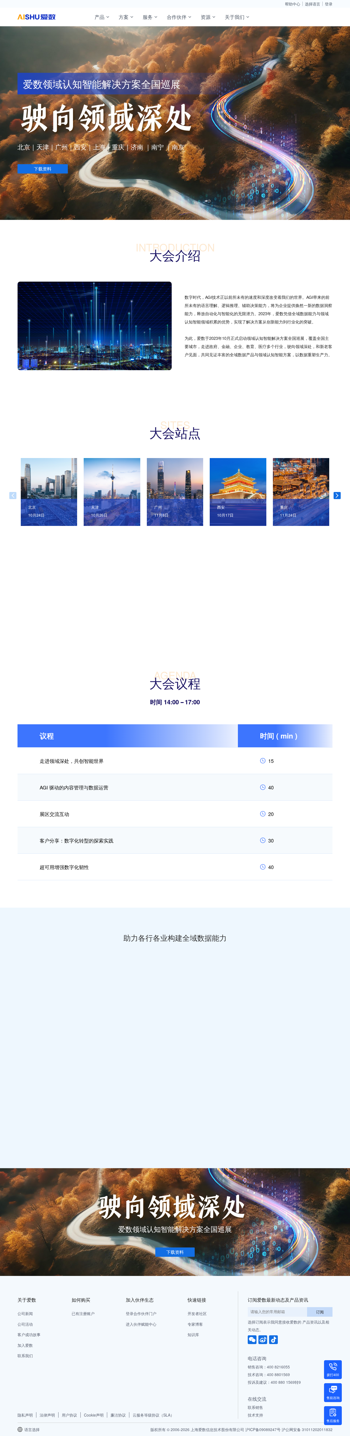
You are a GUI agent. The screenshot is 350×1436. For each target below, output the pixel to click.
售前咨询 (333, 1397)
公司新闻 (25, 1313)
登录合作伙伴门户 (141, 1313)
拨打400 (333, 1374)
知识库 (193, 1334)
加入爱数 (25, 1345)
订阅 (320, 1312)
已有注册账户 (83, 1313)
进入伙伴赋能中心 (141, 1324)
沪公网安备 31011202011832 (307, 1429)
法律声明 (47, 1415)
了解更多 (151, 1008)
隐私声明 (25, 1415)
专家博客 (195, 1324)
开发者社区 (197, 1313)
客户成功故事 (29, 1334)
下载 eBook (277, 1071)
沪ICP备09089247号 (263, 1429)
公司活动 (25, 1324)
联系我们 (25, 1355)
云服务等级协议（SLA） (153, 1415)
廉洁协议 (118, 1415)
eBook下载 (116, 1009)
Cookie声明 (94, 1415)
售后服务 (333, 1420)
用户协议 (69, 1415)
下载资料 (42, 169)
